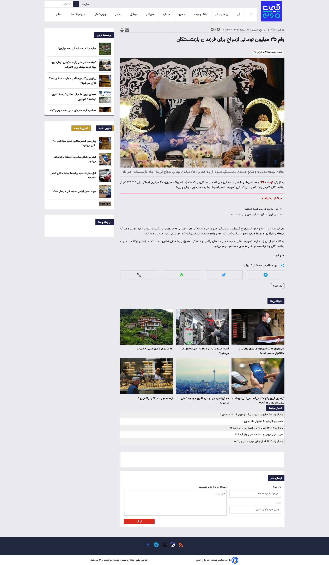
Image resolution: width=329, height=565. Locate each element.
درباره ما (86, 4)
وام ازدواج (277, 286)
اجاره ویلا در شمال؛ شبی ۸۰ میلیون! (155, 349)
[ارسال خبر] (127, 30)
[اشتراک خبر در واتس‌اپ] (181, 275)
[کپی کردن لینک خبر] (139, 275)
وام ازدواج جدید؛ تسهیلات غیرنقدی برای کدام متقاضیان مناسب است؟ (261, 351)
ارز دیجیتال (222, 15)
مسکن (166, 15)
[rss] (181, 545)
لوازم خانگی (100, 15)
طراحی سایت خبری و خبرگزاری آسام (213, 560)
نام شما (277, 487)
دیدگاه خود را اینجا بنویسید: (213, 487)
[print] (122, 30)
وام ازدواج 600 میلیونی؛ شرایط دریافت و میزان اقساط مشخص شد (250, 414)
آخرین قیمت (81, 128)
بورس (118, 15)
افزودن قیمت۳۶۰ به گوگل (269, 52)
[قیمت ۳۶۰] (271, 11)
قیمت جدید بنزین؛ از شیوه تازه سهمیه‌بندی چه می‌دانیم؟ (205, 351)
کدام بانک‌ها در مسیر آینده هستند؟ (261, 209)
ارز (239, 15)
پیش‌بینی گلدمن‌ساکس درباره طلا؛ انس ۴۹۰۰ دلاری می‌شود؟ (74, 143)
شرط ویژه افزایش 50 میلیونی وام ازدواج (263, 421)
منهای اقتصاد (78, 15)
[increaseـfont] (218, 29)
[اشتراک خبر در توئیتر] (224, 275)
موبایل (134, 15)
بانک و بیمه (200, 15)
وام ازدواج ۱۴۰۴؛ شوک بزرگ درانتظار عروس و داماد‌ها (256, 428)
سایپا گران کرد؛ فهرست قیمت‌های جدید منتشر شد (254, 214)
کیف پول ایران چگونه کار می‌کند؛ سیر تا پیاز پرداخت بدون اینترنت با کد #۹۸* (258, 401)
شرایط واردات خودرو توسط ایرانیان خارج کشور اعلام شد (73, 175)
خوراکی (150, 15)
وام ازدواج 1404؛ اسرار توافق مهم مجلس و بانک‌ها (258, 441)
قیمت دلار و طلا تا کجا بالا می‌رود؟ (155, 398)
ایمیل (278, 503)
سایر (59, 15)
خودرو (182, 15)
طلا (251, 15)
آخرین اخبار (105, 128)
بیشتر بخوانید (271, 198)
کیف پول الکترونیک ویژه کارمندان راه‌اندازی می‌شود (75, 159)
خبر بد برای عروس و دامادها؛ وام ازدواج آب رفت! (259, 434)
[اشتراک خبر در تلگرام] (266, 275)
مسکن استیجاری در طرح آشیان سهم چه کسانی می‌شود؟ (205, 401)
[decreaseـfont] (212, 29)
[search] (76, 4)
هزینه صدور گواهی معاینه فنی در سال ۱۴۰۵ (74, 191)
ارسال (139, 521)
